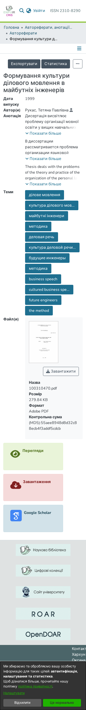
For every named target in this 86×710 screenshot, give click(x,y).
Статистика (55, 63)
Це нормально (62, 702)
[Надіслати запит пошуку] (22, 11)
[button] (43, 133)
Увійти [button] (39, 10)
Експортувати (24, 63)
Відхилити (22, 702)
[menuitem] (29, 11)
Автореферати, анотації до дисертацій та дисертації (49, 27)
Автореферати (23, 33)
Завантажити (63, 371)
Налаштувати (14, 693)
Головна (11, 27)
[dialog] (43, 685)
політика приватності (35, 686)
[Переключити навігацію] (80, 48)
